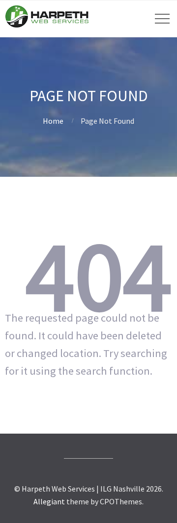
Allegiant (49, 501)
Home (53, 121)
